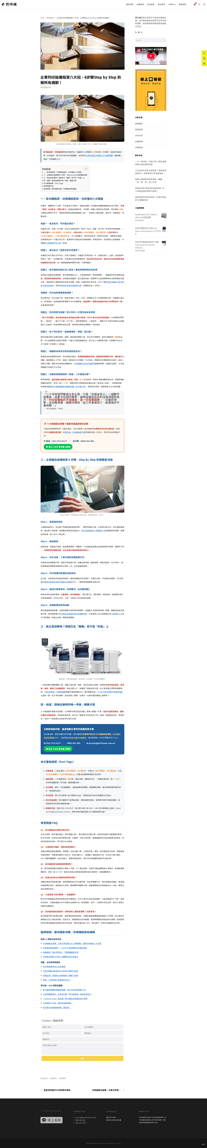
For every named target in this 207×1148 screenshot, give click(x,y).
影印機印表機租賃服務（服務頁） (57, 1007)
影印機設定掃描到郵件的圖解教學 (73, 613)
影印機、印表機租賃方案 (75, 432)
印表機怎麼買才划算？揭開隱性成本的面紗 (60, 956)
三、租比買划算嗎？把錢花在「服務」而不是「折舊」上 (64, 177)
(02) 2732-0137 (80, 1123)
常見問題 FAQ (49, 186)
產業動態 (139, 129)
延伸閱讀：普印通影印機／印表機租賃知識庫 (60, 189)
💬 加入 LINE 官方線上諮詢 (58, 446)
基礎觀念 (53, 1078)
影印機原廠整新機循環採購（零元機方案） (69, 386)
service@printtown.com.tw (85, 1117)
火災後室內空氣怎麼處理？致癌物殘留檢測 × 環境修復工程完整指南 (150, 172)
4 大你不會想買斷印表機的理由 (110, 691)
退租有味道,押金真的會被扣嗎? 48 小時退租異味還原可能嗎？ (149, 189)
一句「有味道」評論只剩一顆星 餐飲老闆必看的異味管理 (151, 163)
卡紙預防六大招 (117, 613)
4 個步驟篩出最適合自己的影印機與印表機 (60, 971)
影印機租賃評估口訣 (52, 243)
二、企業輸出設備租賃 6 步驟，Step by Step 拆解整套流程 (65, 175)
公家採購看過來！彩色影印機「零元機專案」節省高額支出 (67, 994)
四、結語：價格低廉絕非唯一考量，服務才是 (60, 180)
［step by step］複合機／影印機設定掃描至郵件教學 (65, 998)
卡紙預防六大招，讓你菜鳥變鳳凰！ (58, 1003)
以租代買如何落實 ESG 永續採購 (99, 155)
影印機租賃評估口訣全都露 (54, 966)
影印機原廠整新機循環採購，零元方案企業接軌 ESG (64, 989)
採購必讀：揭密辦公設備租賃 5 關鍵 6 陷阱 (60, 975)
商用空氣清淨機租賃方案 (71, 285)
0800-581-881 (80, 1120)
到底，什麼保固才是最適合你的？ (57, 980)
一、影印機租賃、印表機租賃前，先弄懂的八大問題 (62, 172)
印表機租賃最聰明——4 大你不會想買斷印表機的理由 (65, 947)
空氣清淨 (139, 135)
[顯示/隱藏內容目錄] (84, 169)
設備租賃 (62, 1078)
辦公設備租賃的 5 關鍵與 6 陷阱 (94, 530)
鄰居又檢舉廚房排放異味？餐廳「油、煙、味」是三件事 (148, 180)
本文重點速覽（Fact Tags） (54, 183)
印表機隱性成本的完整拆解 (85, 363)
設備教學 (139, 141)
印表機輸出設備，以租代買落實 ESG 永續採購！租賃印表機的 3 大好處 (72, 943)
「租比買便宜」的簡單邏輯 (55, 691)
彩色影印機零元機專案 (77, 737)
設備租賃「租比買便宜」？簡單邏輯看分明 (60, 952)
